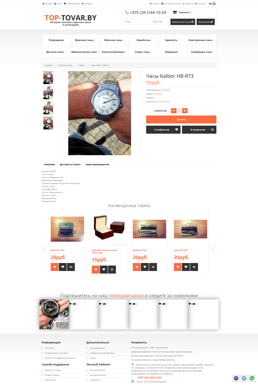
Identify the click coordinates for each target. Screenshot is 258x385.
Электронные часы (200, 40)
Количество (161, 110)
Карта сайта (50, 380)
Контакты (49, 348)
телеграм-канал (126, 295)
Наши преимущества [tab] (97, 164)
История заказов (97, 375)
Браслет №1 (57, 250)
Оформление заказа (181, 21)
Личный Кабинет (98, 370)
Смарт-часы (142, 52)
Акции (93, 358)
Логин (59, 3)
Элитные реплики (113, 52)
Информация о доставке (56, 353)
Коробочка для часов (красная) (104, 251)
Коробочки (143, 40)
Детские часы (55, 52)
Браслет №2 (140, 250)
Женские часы (113, 40)
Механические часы (84, 52)
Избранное (95, 380)
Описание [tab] (49, 164)
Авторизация (204, 21)
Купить (181, 119)
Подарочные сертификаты (102, 353)
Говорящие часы (201, 52)
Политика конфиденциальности (60, 358)
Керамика (171, 52)
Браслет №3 (181, 250)
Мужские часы (84, 40)
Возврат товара (52, 375)
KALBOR (165, 90)
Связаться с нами (53, 370)
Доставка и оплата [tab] (70, 164)
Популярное (56, 40)
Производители (97, 348)
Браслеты (171, 40)
